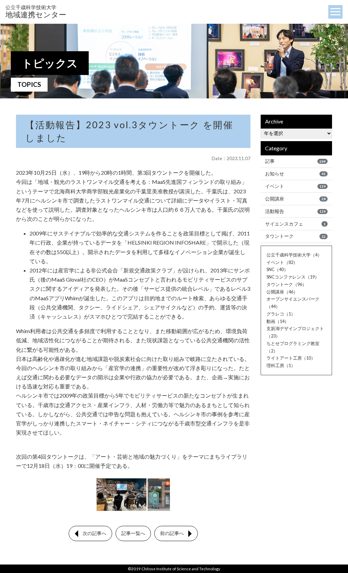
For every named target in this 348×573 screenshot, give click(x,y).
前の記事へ (172, 533)
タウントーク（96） (286, 284)
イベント (295, 186)
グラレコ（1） (280, 314)
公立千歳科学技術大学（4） (294, 254)
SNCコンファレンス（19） (292, 277)
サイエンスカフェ (295, 224)
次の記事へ (94, 533)
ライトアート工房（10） (290, 358)
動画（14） (277, 321)
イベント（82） (282, 262)
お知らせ (295, 173)
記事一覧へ (133, 533)
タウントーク (295, 236)
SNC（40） (277, 269)
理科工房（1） (280, 365)
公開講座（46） (282, 291)
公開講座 (295, 199)
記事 (295, 161)
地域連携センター (35, 11)
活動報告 (295, 211)
